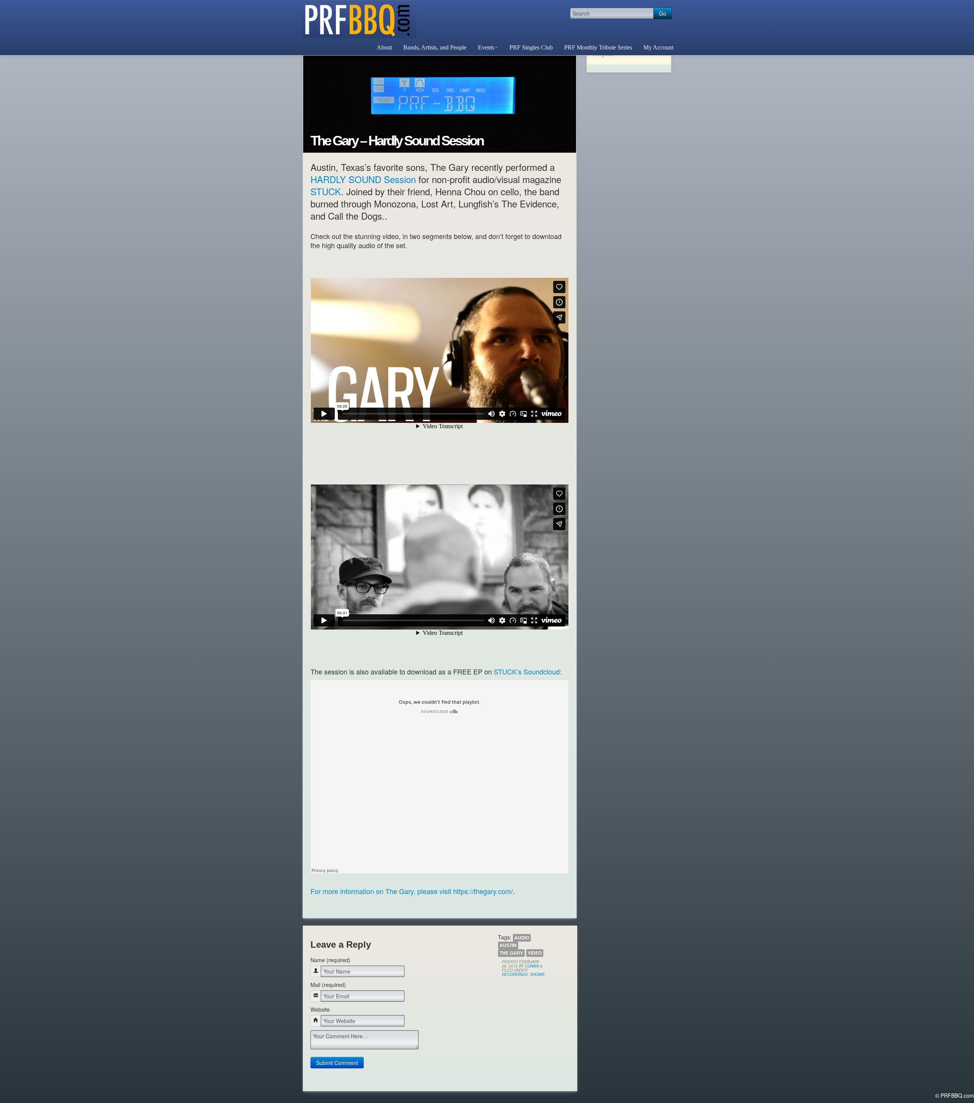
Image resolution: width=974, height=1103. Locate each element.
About (384, 47)
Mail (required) (328, 984)
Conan (532, 966)
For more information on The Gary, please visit (381, 891)
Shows (537, 974)
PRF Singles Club (531, 47)
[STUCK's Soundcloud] (439, 781)
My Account (658, 47)
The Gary (511, 953)
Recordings (515, 974)
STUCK (325, 191)
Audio (521, 937)
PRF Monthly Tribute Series (598, 47)
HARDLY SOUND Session (363, 179)
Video (535, 953)
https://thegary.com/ (483, 891)
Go (662, 13)
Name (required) (330, 960)
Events (486, 47)
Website (320, 1009)
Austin (508, 945)
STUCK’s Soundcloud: (528, 671)
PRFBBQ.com (359, 19)
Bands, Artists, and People (434, 47)
